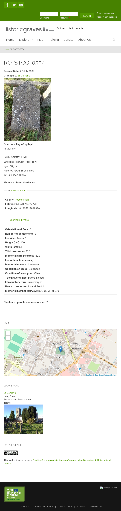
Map (40, 39)
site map (81, 507)
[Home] (29, 30)
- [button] (8, 338)
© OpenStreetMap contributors (104, 375)
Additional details (19, 220)
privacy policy (65, 507)
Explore (24, 39)
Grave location (18, 190)
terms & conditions (43, 507)
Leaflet (89, 375)
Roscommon (22, 199)
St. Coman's (23, 75)
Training (53, 39)
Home (10, 39)
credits (25, 507)
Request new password (107, 17)
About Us (84, 39)
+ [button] (8, 333)
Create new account (105, 13)
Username (45, 18)
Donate (68, 39)
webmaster (96, 507)
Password (65, 18)
